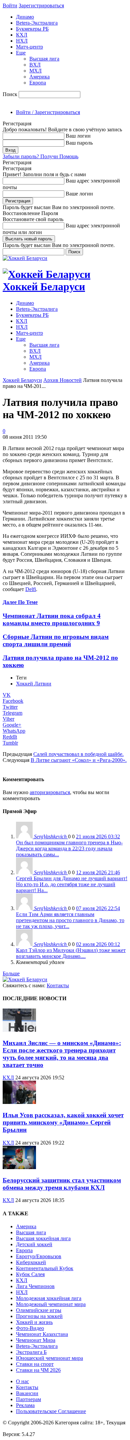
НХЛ (22, 41)
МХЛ (35, 70)
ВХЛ (35, 64)
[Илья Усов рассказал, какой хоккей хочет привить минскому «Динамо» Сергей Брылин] (19, 1102)
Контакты (58, 985)
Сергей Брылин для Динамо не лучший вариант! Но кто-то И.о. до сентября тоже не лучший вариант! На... (71, 884)
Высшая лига (44, 58)
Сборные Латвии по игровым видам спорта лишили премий (56, 640)
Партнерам (28, 1399)
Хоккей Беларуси (22, 380)
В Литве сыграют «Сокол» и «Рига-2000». (79, 760)
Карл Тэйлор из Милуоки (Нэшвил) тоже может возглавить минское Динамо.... (71, 953)
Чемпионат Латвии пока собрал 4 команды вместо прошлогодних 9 (52, 619)
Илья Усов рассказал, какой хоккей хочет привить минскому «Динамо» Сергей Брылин (63, 1122)
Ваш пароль (79, 143)
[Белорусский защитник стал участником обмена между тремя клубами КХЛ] (19, 1167)
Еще (21, 53)
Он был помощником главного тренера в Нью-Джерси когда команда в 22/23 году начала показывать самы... (69, 848)
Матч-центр (29, 47)
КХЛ (21, 35)
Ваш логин (78, 136)
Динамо (25, 17)
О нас (22, 1381)
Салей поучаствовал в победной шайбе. (78, 754)
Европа (37, 82)
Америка (39, 76)
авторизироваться (50, 792)
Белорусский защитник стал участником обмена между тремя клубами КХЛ (62, 1184)
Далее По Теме (20, 602)
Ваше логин (79, 193)
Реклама (25, 1405)
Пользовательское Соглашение (51, 1411)
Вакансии (27, 1393)
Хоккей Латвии (33, 683)
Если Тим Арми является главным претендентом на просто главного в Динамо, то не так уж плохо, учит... (70, 920)
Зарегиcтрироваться (41, 5)
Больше (11, 973)
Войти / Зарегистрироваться (48, 112)
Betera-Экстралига (37, 23)
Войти (10, 5)
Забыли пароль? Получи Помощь (40, 156)
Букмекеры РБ (32, 29)
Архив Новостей (62, 380)
